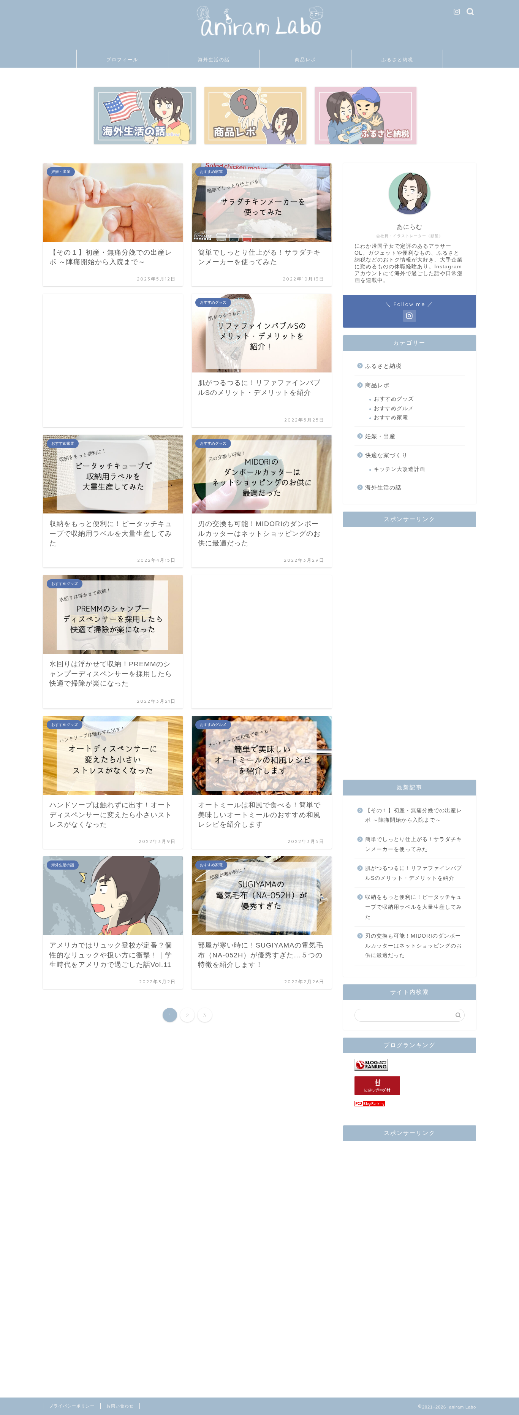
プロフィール (122, 59)
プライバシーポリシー (72, 1406)
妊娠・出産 (380, 436)
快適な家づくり (386, 455)
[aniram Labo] (259, 42)
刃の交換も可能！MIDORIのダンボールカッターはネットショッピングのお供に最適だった (413, 945)
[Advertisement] (113, 360)
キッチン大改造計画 (399, 469)
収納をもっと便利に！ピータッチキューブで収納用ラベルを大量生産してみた (413, 906)
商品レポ (305, 59)
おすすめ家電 (391, 417)
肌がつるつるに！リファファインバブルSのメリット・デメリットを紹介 (413, 873)
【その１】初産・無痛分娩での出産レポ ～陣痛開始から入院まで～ (413, 815)
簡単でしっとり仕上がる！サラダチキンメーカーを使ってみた (413, 844)
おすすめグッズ (394, 399)
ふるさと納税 (397, 59)
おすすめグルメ (394, 408)
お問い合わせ (120, 1406)
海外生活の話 (214, 59)
